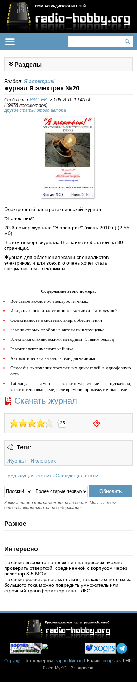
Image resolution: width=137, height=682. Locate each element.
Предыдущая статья (27, 475)
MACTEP (38, 99)
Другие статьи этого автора (35, 110)
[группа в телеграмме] (121, 648)
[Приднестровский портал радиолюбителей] (25, 648)
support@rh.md (70, 660)
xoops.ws (112, 660)
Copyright (13, 660)
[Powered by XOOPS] (100, 648)
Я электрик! (39, 81)
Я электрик (43, 461)
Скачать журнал (45, 400)
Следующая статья (78, 475)
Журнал (16, 461)
